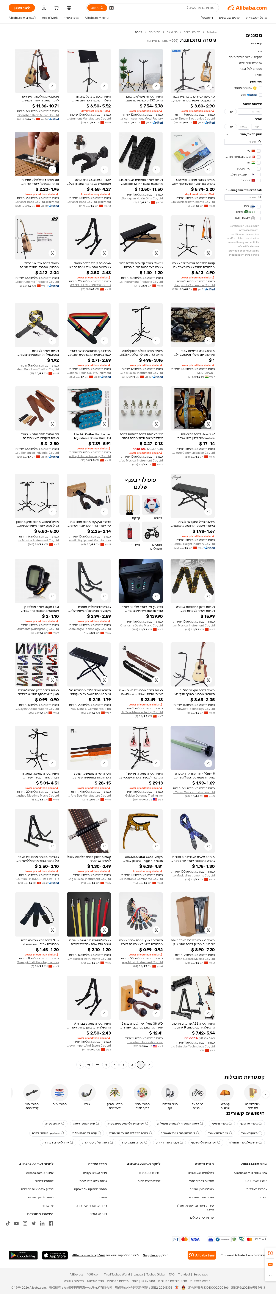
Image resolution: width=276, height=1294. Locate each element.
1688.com (93, 1274)
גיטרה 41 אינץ (220, 1123)
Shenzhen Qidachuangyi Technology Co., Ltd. (89, 629)
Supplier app (152, 1255)
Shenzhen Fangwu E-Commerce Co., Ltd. (193, 285)
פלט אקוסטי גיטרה (84, 1123)
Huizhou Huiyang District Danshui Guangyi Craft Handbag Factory (37, 962)
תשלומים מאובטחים (201, 1172)
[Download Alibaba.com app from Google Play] (23, 1255)
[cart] (56, 8)
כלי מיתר (154, 32)
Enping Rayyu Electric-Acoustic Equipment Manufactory (89, 540)
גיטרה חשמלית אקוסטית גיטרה (125, 1123)
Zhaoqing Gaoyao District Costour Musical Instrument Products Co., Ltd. (141, 281)
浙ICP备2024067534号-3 (248, 1287)
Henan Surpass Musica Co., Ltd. (194, 958)
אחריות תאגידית (256, 1189)
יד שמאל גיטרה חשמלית (243, 1142)
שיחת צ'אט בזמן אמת (93, 1181)
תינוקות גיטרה (249, 1133)
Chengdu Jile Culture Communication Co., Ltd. (193, 452)
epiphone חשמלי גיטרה (46, 1133)
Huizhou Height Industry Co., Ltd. (193, 543)
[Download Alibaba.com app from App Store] (55, 1255)
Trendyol (184, 1274)
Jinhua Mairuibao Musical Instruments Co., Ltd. (193, 875)
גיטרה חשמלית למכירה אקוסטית (128, 1133)
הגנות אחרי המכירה (201, 1197)
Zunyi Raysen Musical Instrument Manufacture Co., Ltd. (89, 118)
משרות (263, 1197)
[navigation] (243, 549)
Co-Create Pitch (256, 1181)
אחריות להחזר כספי (201, 1181)
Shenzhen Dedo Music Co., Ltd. (38, 115)
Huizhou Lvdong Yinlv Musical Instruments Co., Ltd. (89, 958)
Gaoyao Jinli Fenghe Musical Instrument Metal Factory (141, 118)
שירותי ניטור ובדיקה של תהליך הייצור (195, 1207)
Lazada (138, 1274)
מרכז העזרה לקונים (95, 1172)
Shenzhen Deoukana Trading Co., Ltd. (37, 369)
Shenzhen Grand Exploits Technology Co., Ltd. (89, 456)
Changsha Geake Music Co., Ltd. (141, 625)
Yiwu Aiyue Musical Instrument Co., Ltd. (37, 540)
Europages (200, 1274)
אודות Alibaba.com (254, 1163)
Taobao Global (155, 1274)
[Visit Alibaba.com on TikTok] (7, 1223)
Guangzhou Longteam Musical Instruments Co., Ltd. (193, 201)
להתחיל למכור (44, 1181)
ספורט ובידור (192, 32)
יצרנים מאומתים (149, 1172)
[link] (270, 1253)
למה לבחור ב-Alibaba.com (250, 1172)
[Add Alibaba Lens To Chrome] (202, 1255)
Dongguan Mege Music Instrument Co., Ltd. (141, 962)
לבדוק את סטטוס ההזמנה (37, 1189)
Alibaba (211, 32)
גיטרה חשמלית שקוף (203, 1142)
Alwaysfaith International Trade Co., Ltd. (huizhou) (89, 372)
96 (88, 1064)
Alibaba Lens (244, 1255)
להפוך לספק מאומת (40, 1197)
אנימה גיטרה (52, 1123)
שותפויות (47, 1205)
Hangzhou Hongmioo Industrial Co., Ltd (37, 452)
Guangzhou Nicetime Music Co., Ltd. (37, 795)
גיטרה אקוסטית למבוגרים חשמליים (178, 1123)
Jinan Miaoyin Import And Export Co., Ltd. (89, 1045)
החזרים (102, 1197)
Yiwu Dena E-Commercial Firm (90, 708)
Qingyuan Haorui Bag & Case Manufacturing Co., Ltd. (141, 712)
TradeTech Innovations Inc (145, 1042)
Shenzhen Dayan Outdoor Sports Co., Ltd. (37, 708)
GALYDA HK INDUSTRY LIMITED (37, 879)
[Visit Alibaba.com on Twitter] (33, 1223)
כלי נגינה (172, 32)
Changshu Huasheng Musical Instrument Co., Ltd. (89, 879)
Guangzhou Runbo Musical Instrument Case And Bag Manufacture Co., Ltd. (89, 795)
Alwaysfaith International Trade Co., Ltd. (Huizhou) (89, 201)
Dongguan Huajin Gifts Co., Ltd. (142, 198)
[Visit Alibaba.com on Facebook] (50, 1223)
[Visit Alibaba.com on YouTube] (16, 1223)
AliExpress (76, 1274)
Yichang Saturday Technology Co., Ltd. (193, 1046)
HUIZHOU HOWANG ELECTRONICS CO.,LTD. (89, 285)
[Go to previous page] (149, 1065)
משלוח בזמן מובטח (202, 1189)
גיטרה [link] (139, 32)
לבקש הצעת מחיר (149, 1181)
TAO (171, 1274)
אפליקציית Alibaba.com (88, 1255)
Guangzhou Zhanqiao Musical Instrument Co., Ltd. (141, 460)
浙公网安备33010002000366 (208, 1287)
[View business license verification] (177, 1287)
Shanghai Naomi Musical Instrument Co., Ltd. (193, 625)
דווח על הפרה (98, 1213)
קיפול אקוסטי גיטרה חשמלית (178, 1133)
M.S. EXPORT (206, 372)
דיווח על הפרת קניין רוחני (91, 1205)
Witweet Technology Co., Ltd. (195, 708)
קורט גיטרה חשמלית (84, 1133)
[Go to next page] (80, 1065)
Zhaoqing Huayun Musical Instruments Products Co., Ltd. (37, 281)
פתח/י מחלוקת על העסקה (90, 1189)
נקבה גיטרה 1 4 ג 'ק (167, 1142)
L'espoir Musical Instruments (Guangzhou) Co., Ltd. (37, 629)
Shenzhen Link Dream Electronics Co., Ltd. (193, 118)
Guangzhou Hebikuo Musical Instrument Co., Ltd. (141, 372)
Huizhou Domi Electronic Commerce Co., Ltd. (141, 879)
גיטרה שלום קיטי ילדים (95, 1142)
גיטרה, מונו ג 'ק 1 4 (132, 1142)
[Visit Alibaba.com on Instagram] (25, 1223)
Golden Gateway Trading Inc (144, 795)
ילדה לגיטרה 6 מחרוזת (55, 1142)
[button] (111, 7)
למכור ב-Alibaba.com (39, 1172)
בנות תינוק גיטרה (218, 1133)
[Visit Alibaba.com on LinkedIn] (42, 1223)
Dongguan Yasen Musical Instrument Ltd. (193, 792)
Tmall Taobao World (117, 1274)
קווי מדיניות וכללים (202, 1217)
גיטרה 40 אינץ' (249, 1123)
